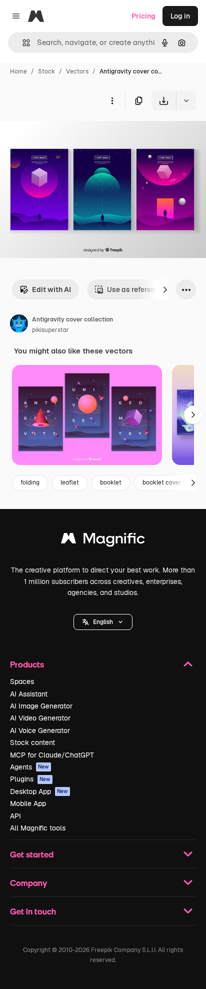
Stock (46, 72)
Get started (32, 854)
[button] (103, 622)
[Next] (165, 290)
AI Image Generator (41, 706)
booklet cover (162, 482)
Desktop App (39, 791)
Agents (29, 767)
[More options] (112, 100)
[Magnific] (103, 540)
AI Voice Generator (40, 730)
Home (18, 72)
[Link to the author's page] (19, 325)
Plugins (30, 779)
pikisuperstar (50, 330)
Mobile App (28, 803)
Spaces (22, 681)
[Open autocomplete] (22, 42)
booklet (111, 482)
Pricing (144, 16)
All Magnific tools (38, 828)
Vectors (77, 72)
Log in (180, 16)
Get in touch (33, 911)
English (103, 622)
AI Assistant (29, 694)
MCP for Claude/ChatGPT (52, 755)
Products (27, 664)
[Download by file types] (186, 100)
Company (28, 883)
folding (30, 482)
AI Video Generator (40, 718)
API (15, 816)
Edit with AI (51, 289)
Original (64, 133)
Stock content (32, 742)
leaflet (69, 482)
